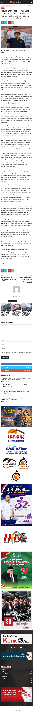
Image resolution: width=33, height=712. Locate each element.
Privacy (12, 708)
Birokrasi (3, 310)
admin (5, 18)
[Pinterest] (9, 22)
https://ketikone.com (16, 296)
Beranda (2, 5)
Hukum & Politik (4, 673)
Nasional (3, 678)
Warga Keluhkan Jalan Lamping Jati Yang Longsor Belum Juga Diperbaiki (25, 280)
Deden (2, 381)
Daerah (24, 310)
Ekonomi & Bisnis (5, 683)
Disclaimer (7, 708)
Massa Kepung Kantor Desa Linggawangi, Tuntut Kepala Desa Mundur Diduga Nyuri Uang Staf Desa (26, 313)
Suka (30, 364)
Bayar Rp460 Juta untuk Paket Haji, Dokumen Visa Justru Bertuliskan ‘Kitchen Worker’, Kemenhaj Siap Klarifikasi (5, 314)
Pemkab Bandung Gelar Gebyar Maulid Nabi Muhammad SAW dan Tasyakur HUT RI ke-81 (15, 398)
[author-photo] (16, 289)
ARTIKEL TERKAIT (12, 301)
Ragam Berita (4, 676)
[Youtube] (21, 647)
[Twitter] (5, 22)
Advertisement (19, 708)
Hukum (6, 5)
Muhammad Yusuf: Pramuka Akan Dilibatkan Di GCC (8, 279)
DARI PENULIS (21, 301)
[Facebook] (2, 22)
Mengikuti (28, 367)
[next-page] (17, 318)
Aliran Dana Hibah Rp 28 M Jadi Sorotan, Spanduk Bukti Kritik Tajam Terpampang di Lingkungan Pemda (16, 313)
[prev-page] (15, 318)
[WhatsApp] (12, 22)
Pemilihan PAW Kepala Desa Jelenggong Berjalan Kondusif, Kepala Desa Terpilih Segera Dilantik (16, 378)
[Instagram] (15, 647)
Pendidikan (3, 680)
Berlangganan (27, 370)
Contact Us (25, 708)
